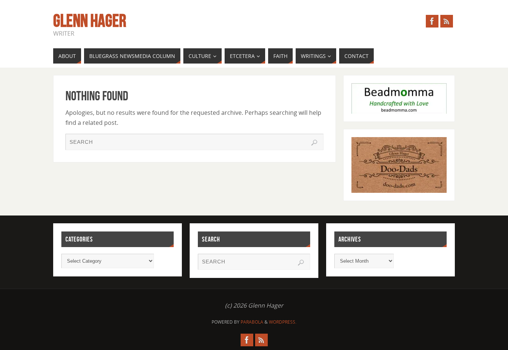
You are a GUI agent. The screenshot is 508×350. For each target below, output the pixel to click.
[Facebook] (432, 21)
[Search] (314, 142)
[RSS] (446, 21)
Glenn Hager (89, 21)
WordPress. (282, 322)
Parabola (252, 322)
